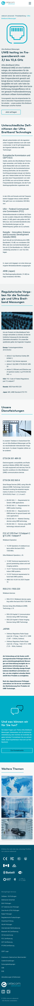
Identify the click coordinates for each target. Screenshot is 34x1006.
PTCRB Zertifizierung (7, 945)
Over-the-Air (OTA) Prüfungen (10, 910)
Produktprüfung (20, 16)
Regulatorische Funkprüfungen (10, 917)
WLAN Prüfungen (6, 924)
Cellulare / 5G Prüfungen (8, 896)
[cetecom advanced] (8, 3)
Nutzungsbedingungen (8, 964)
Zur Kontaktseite (17, 750)
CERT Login (5, 951)
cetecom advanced (7, 16)
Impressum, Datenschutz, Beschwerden (13, 957)
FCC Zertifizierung (6, 938)
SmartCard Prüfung (7, 921)
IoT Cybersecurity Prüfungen (10, 907)
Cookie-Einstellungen (7, 961)
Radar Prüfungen (6, 914)
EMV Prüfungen (6, 903)
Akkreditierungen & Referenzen (10, 977)
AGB (2, 968)
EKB (2, 971)
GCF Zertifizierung (6, 942)
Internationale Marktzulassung (10, 928)
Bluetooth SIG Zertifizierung (9, 931)
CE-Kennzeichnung (7, 935)
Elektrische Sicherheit (8, 900)
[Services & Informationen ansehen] (30, 3)
